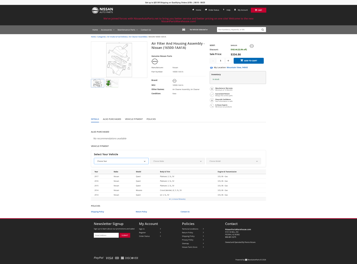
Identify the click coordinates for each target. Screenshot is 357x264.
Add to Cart (250, 60)
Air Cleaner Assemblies (138, 37)
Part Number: (157, 72)
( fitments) (179, 199)
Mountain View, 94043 (237, 67)
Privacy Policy (187, 240)
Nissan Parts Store (189, 247)
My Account (243, 10)
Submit (125, 235)
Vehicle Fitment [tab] (134, 119)
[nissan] (186, 81)
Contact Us (185, 212)
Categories (101, 37)
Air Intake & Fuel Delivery (117, 37)
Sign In (142, 229)
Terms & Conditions (190, 229)
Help (228, 10)
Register (142, 232)
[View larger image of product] (97, 83)
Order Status (213, 10)
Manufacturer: (157, 67)
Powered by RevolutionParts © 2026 (250, 260)
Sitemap (185, 243)
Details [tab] (95, 119)
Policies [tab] (151, 119)
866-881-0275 (230, 237)
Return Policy (141, 212)
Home (198, 10)
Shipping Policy (97, 212)
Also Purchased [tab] (112, 119)
